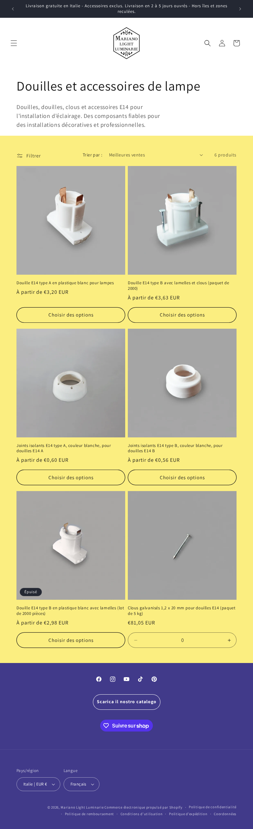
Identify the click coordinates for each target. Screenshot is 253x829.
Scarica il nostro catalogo (126, 702)
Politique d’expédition (188, 814)
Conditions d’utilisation (142, 814)
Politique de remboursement (89, 814)
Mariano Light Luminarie (82, 807)
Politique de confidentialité (213, 807)
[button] (14, 43)
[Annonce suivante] (240, 9)
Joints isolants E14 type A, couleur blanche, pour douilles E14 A (63, 448)
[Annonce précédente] (13, 9)
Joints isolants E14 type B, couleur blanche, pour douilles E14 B (175, 448)
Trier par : (92, 155)
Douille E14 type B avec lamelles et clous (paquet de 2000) (178, 285)
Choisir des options (71, 315)
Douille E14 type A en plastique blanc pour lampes (65, 283)
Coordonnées (225, 814)
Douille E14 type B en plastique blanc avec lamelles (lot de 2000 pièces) (70, 610)
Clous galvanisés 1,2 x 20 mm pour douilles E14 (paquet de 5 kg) (181, 610)
